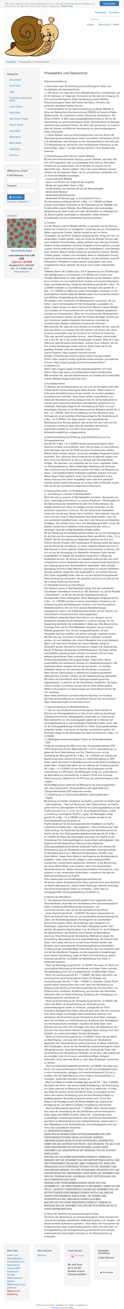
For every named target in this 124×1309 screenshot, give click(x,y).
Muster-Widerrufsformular (16, 1282)
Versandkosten (21, 271)
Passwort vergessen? (18, 201)
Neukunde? (101, 12)
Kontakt (11, 1274)
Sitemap (41, 1255)
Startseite (11, 61)
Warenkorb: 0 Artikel (109, 24)
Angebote (12, 215)
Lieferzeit (11, 1287)
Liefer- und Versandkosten (14, 1256)
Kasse (90, 24)
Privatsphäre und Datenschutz (16, 1263)
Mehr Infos (67, 6)
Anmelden (114, 12)
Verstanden (109, 3)
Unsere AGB (13, 1268)
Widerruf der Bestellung (13, 1292)
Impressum (13, 1271)
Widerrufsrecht (14, 1277)
